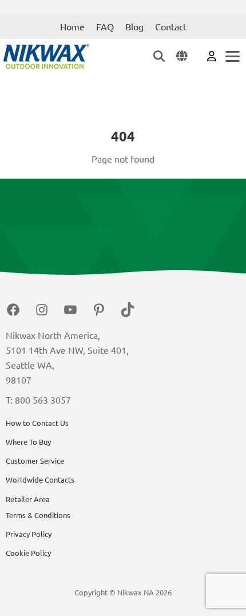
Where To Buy (28, 442)
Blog (134, 27)
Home (72, 27)
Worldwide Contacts (40, 480)
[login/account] (211, 56)
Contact (171, 27)
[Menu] (231, 56)
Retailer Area (28, 499)
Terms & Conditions (38, 515)
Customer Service (35, 461)
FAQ (105, 27)
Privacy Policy (28, 534)
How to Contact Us (37, 423)
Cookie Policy (28, 553)
